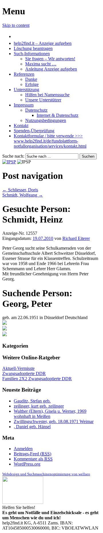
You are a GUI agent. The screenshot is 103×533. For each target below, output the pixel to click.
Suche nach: (13, 156)
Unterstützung (26, 89)
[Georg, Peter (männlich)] (4, 323)
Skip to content (15, 25)
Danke (31, 79)
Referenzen (24, 74)
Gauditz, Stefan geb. (32, 400)
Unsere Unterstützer (43, 99)
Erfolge (32, 84)
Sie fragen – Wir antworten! (50, 58)
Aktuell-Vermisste (18, 368)
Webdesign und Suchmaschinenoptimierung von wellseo (46, 474)
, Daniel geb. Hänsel (32, 426)
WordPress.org (27, 464)
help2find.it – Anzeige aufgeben (43, 43)
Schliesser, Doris (20, 189)
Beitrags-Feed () (32, 453)
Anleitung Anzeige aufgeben (51, 69)
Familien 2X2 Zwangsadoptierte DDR (37, 378)
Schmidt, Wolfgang (22, 195)
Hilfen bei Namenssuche (47, 94)
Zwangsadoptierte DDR (24, 373)
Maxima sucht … (40, 63)
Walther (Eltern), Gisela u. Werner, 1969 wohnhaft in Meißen (50, 414)
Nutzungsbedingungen (45, 120)
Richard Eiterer (76, 238)
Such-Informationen (32, 53)
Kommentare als (33, 458)
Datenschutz (36, 110)
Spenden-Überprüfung (34, 130)
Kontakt (21, 125)
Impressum (23, 105)
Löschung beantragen (33, 48)
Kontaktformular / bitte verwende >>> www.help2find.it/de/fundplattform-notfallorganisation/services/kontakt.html (50, 141)
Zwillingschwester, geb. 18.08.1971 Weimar (54, 421)
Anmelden (23, 448)
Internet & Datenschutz (57, 115)
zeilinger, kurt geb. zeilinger (39, 406)
